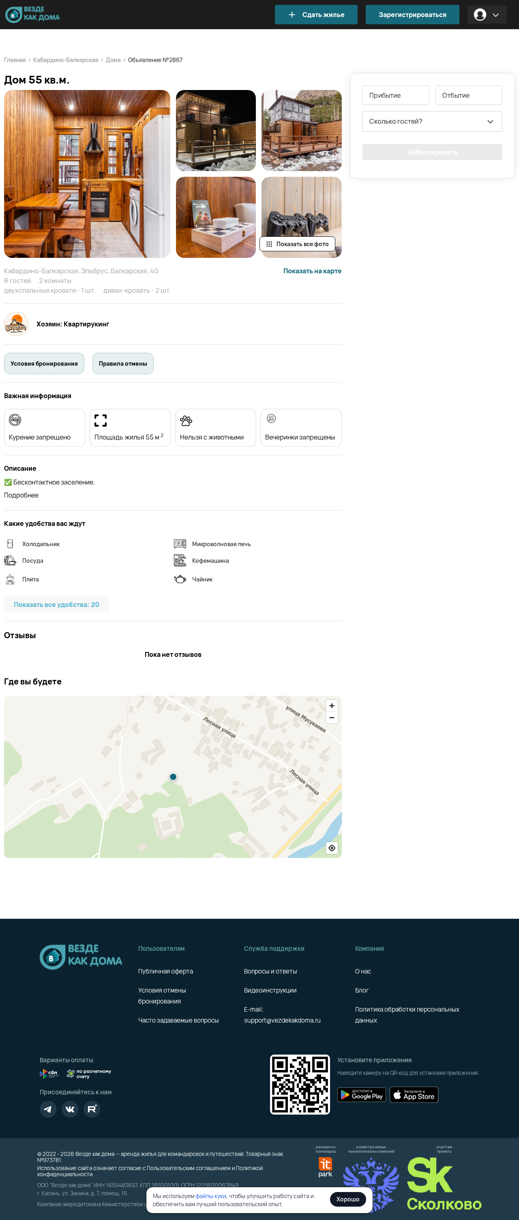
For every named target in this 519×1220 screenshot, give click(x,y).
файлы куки (210, 1196)
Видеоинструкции (270, 990)
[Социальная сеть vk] (70, 1109)
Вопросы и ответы (270, 971)
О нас (363, 971)
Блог (362, 990)
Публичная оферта (165, 971)
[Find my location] (332, 848)
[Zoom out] (332, 717)
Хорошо (348, 1199)
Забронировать (432, 152)
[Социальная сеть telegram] (48, 1109)
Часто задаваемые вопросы (178, 1020)
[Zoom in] (332, 706)
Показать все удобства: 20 (57, 604)
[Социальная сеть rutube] (92, 1109)
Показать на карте (312, 270)
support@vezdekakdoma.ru (282, 1020)
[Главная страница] (44, 14)
